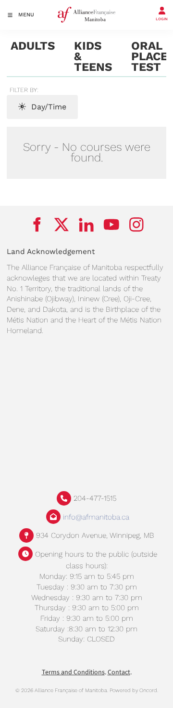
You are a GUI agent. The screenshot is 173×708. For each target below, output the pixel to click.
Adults (33, 46)
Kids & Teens (93, 56)
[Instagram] (136, 225)
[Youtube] (111, 225)
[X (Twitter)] (61, 225)
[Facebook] (37, 225)
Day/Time (47, 106)
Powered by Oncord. (134, 690)
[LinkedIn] (86, 225)
